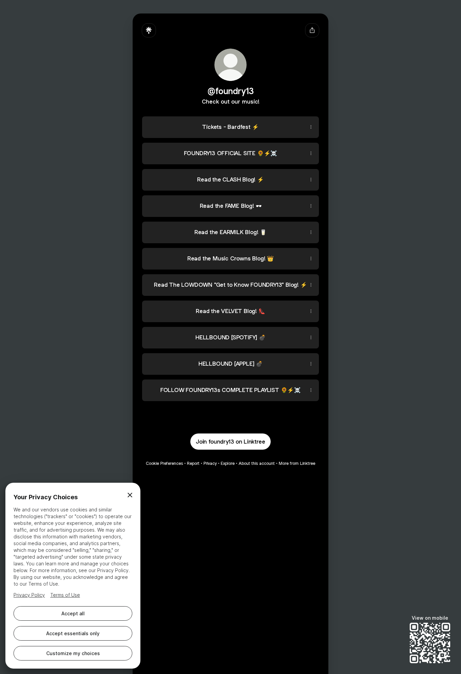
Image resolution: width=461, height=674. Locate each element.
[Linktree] (149, 30)
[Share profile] (312, 30)
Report (193, 463)
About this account (257, 463)
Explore (228, 463)
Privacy (210, 463)
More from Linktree (297, 463)
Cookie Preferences (164, 463)
